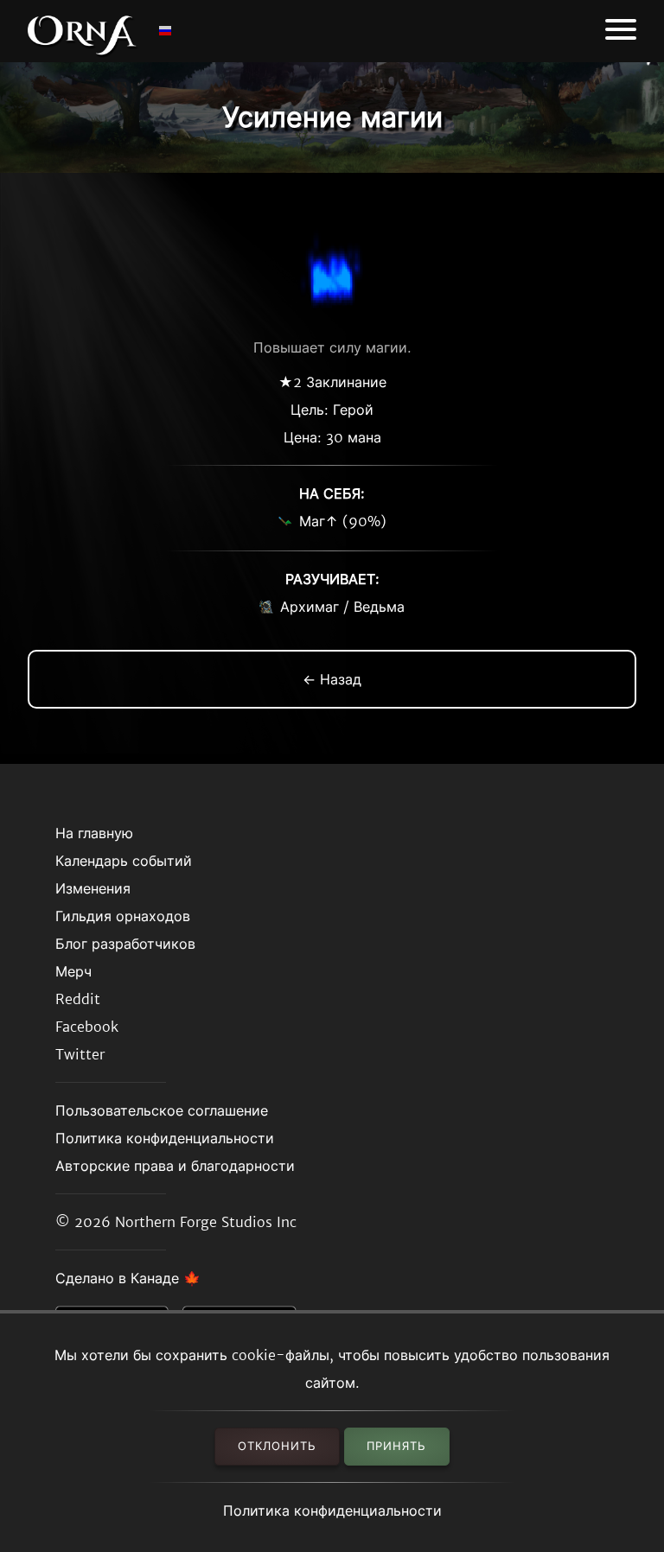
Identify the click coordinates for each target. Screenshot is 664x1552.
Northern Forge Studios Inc (206, 1222)
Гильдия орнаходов (122, 916)
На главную (94, 833)
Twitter (80, 1054)
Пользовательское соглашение (161, 1110)
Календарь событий (123, 860)
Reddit (77, 999)
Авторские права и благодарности (175, 1165)
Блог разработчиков (125, 943)
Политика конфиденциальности (332, 1510)
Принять (396, 1446)
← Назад (332, 679)
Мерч (73, 971)
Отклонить (277, 1446)
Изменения (93, 888)
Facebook (86, 1026)
